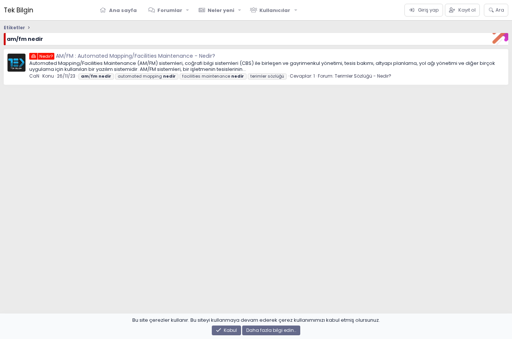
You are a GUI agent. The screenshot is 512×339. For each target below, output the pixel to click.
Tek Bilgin (18, 10)
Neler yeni (221, 10)
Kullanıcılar (274, 10)
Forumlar (169, 10)
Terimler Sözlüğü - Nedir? (363, 76)
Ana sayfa (123, 10)
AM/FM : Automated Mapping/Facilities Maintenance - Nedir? (127, 56)
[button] (188, 10)
